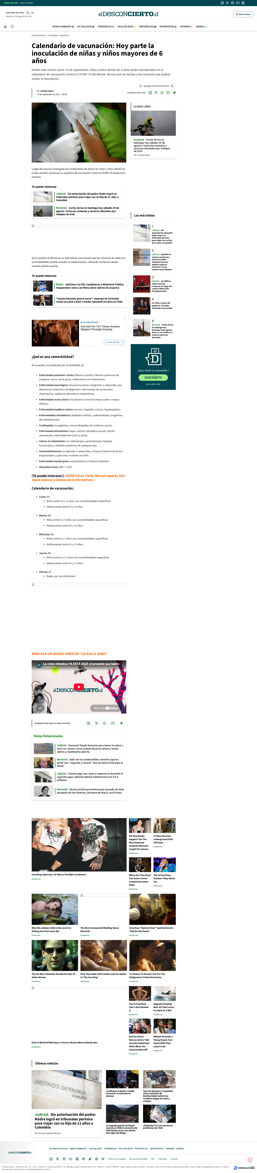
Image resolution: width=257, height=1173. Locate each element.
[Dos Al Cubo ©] (244, 1169)
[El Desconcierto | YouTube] (237, 3)
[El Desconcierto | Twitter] (227, 3)
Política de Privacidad (117, 1159)
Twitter (57, 1159)
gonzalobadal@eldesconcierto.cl (38, 1169)
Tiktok (90, 1159)
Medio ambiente (62, 26)
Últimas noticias (58, 1148)
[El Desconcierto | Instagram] (232, 2)
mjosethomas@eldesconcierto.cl (208, 1167)
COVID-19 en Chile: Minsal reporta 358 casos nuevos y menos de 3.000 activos (78, 477)
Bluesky (103, 1159)
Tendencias (105, 26)
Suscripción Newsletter (138, 1159)
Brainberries (89, 322)
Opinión (185, 26)
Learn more (112, 342)
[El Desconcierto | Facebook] (222, 2)
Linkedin (77, 1159)
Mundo (200, 26)
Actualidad (84, 26)
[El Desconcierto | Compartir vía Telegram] (174, 92)
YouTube (70, 1159)
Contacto (174, 1159)
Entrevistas (167, 26)
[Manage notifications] (250, 1159)
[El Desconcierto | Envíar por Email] (168, 92)
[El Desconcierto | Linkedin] (243, 2)
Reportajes (146, 26)
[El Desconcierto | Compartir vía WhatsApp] (162, 92)
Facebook (50, 1159)
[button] (243, 14)
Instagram (64, 1159)
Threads (96, 1159)
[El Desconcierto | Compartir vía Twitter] (156, 92)
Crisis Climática (26, 2)
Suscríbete (153, 377)
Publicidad (162, 1159)
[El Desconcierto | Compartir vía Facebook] (150, 92)
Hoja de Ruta (125, 26)
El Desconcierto (39, 35)
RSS (152, 1159)
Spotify (83, 1159)
